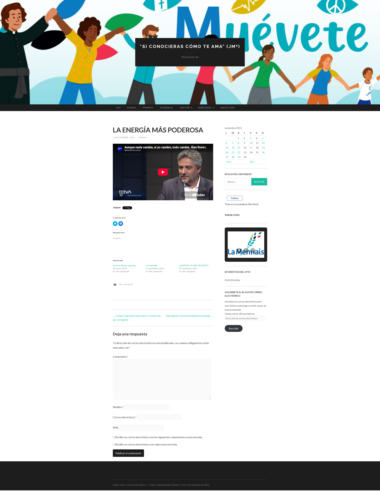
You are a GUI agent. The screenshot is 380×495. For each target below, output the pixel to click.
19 (263, 147)
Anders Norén (200, 485)
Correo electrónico (124, 417)
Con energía (151, 265)
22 (239, 152)
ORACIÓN (185, 107)
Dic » (252, 161)
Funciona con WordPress (129, 485)
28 (233, 156)
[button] (239, 250)
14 (233, 147)
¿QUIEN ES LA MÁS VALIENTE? (194, 265)
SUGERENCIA (166, 107)
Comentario (120, 356)
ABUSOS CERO (227, 107)
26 (263, 152)
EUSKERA (131, 107)
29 (239, 156)
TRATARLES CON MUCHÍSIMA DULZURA (189, 315)
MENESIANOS (205, 107)
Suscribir (234, 328)
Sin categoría (126, 284)
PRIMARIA (148, 107)
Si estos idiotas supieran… (125, 265)
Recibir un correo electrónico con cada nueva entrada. (146, 444)
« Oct (228, 161)
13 (227, 147)
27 (227, 156)
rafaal (142, 137)
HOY (118, 107)
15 (239, 147)
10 (251, 142)
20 (227, 152)
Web (115, 427)
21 (233, 152)
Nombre (118, 407)
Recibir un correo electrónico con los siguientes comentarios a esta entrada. (158, 437)
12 (263, 142)
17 (251, 147)
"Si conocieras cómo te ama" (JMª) (190, 46)
